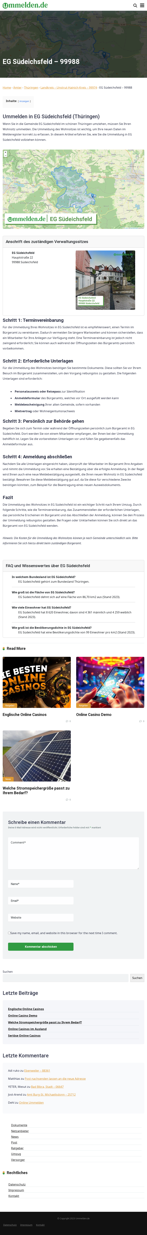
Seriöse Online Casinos (24, 1036)
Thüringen (31, 88)
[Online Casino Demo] (110, 682)
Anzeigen (24, 101)
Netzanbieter (20, 1131)
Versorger (18, 1160)
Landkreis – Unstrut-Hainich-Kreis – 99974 (69, 88)
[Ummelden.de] (25, 5)
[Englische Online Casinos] (37, 682)
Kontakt (13, 1196)
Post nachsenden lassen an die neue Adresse (55, 1079)
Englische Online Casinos (25, 714)
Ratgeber (10, 705)
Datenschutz (17, 1184)
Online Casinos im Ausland (27, 1029)
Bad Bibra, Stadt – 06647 (47, 1087)
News (8, 779)
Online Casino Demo (94, 714)
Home (7, 88)
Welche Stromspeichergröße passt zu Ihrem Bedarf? (45, 1022)
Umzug (16, 1154)
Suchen (8, 972)
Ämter (17, 88)
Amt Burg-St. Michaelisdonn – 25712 (51, 1095)
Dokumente (19, 1125)
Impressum (16, 1190)
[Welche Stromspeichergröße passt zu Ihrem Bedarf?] (37, 755)
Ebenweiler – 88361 (37, 1071)
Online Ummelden (31, 1103)
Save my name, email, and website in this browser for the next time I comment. (63, 933)
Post (14, 1142)
